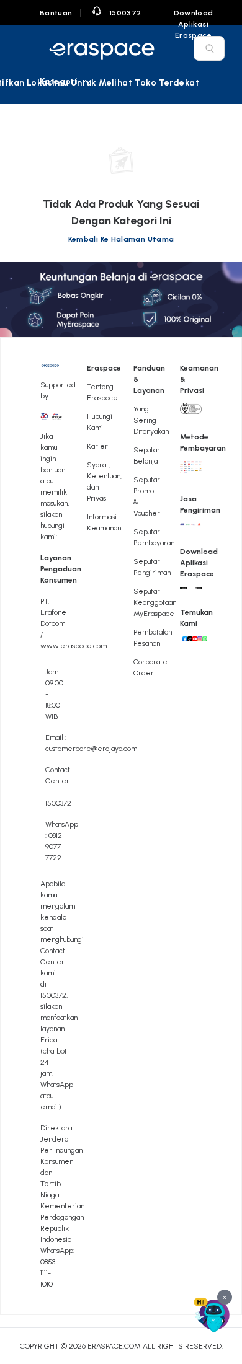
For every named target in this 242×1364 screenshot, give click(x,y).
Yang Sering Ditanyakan (151, 420)
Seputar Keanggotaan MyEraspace (154, 602)
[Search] (210, 48)
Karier (97, 446)
